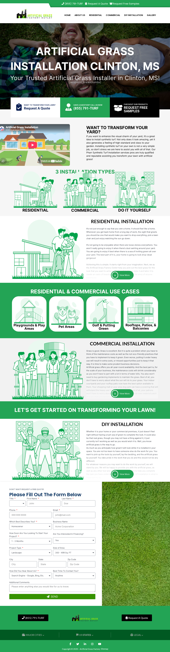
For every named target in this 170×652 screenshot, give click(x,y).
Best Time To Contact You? (65, 571)
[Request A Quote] (86, 4)
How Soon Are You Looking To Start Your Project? (28, 535)
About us (80, 15)
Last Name (67, 498)
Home (67, 15)
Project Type (15, 548)
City (11, 559)
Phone (12, 510)
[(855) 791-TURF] (63, 4)
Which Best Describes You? (22, 521)
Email (56, 510)
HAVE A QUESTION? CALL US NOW (87, 105)
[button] (29, 327)
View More (124, 275)
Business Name (60, 521)
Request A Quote (98, 3)
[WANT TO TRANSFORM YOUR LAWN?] (19, 107)
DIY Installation (133, 15)
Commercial (113, 15)
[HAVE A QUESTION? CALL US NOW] (68, 107)
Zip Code (72, 559)
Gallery (151, 15)
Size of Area (58, 548)
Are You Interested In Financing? (68, 534)
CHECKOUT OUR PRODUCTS (136, 104)
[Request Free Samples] (111, 4)
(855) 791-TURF (74, 3)
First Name (32, 498)
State (40, 559)
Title (11, 498)
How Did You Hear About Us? (23, 571)
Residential (95, 15)
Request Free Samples (126, 3)
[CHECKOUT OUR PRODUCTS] (118, 108)
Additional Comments (19, 582)
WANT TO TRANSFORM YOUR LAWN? (40, 105)
